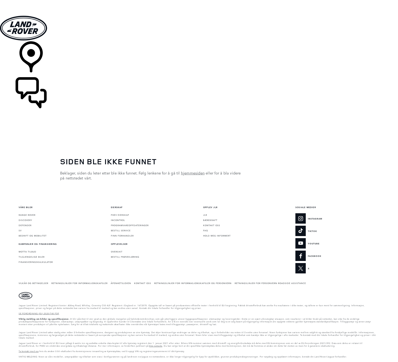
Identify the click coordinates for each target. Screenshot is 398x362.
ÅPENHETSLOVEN (121, 283)
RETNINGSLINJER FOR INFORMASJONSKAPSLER (79, 283)
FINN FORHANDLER (122, 235)
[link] (199, 59)
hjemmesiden (193, 173)
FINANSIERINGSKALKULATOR (36, 261)
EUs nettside (155, 345)
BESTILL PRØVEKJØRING (125, 256)
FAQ (205, 230)
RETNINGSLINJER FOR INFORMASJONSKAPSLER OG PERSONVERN (193, 283)
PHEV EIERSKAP (120, 214)
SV (20, 230)
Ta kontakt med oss (29, 351)
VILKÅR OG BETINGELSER (33, 283)
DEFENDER (25, 225)
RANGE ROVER (27, 214)
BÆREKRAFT (210, 220)
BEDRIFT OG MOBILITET (33, 235)
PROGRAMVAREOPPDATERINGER (130, 225)
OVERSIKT (117, 251)
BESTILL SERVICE (121, 230)
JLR (205, 214)
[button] (199, 2)
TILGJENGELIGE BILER (32, 256)
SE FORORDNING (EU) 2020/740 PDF (39, 313)
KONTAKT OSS (211, 225)
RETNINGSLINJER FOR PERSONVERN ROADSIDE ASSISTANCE (270, 283)
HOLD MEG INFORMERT (217, 235)
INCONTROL (118, 220)
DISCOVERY (25, 220)
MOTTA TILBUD (27, 251)
